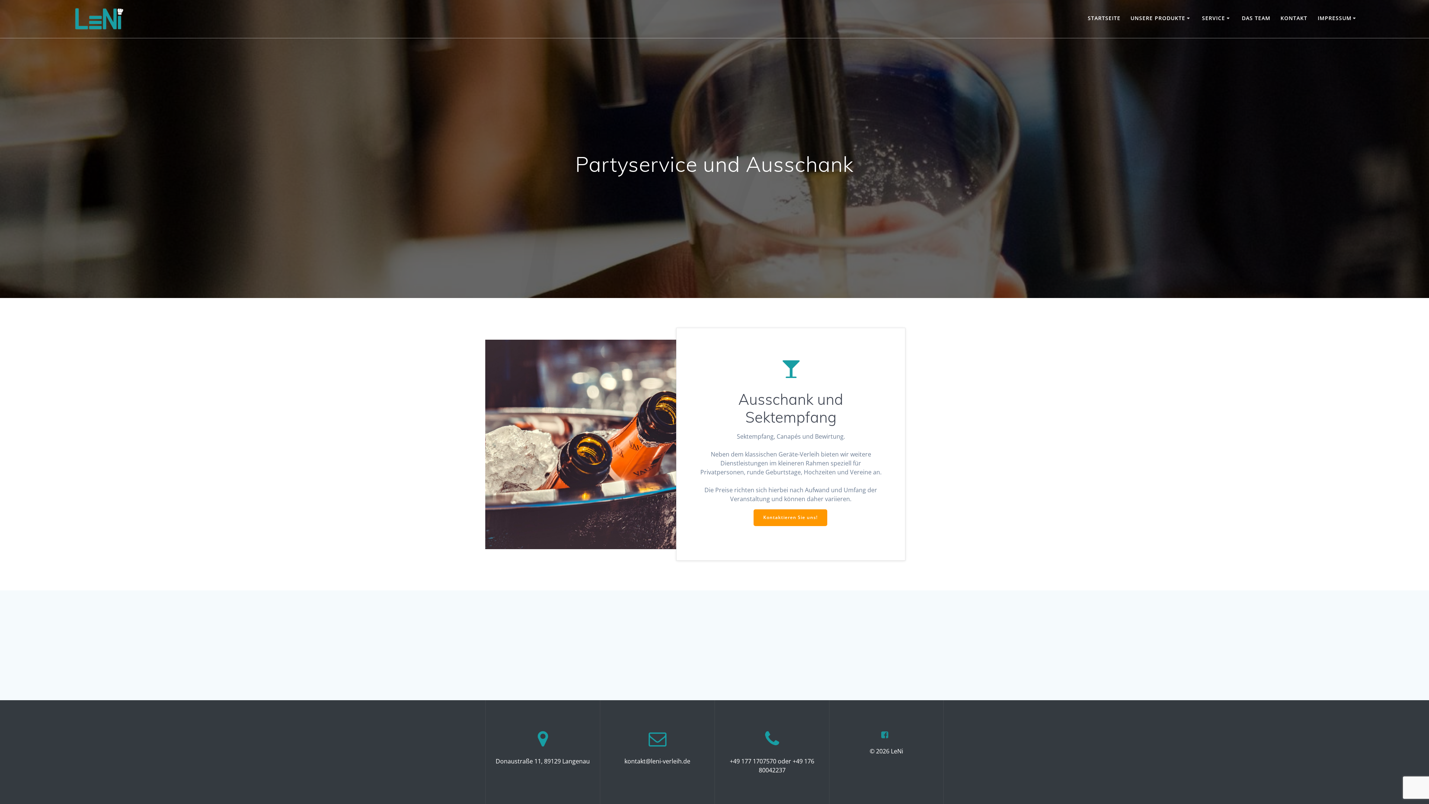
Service (1213, 18)
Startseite (1104, 18)
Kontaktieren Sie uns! (790, 517)
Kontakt (1294, 18)
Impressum (1335, 18)
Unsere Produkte (1158, 18)
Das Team (1256, 18)
